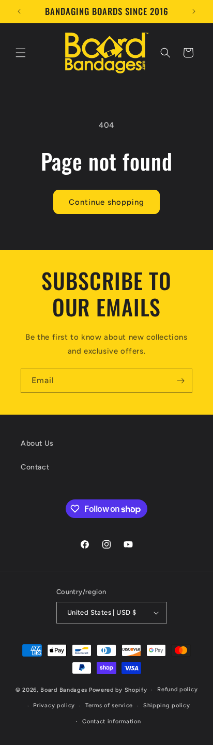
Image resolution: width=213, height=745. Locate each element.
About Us (37, 443)
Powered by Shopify (118, 690)
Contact (35, 467)
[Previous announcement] (19, 11)
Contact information (111, 721)
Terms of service (109, 705)
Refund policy (177, 689)
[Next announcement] (193, 11)
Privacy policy (54, 705)
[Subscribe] (180, 381)
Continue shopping (106, 202)
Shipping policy (166, 705)
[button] (20, 52)
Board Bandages (63, 690)
